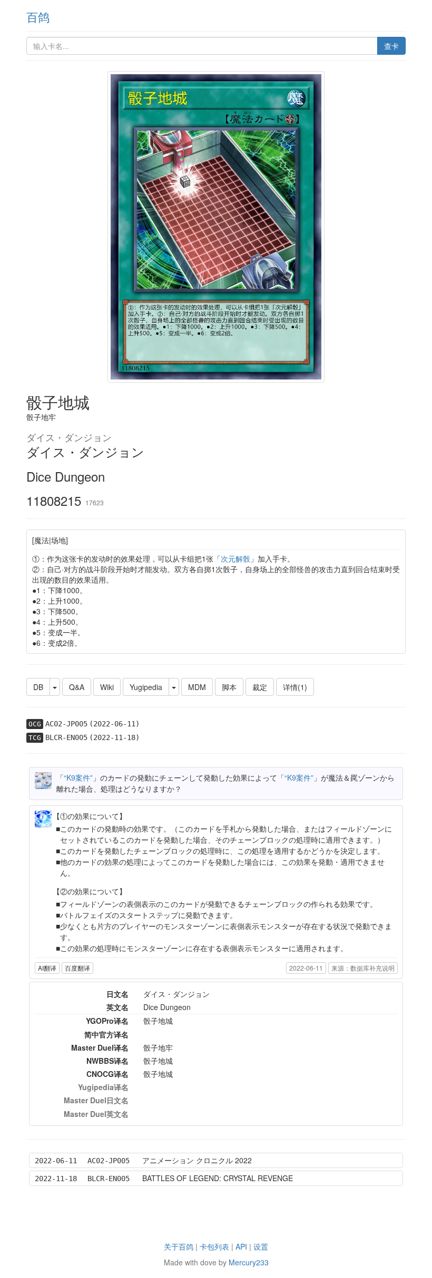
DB (38, 687)
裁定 (259, 687)
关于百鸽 (178, 1246)
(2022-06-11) (114, 724)
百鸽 (38, 16)
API (241, 1246)
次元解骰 (235, 558)
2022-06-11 (306, 967)
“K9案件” (78, 777)
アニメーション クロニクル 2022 (197, 1160)
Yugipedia (146, 687)
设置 (260, 1246)
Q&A (76, 687)
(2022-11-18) (114, 737)
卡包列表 (214, 1246)
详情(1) (295, 687)
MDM (197, 687)
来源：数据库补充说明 (363, 967)
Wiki (107, 687)
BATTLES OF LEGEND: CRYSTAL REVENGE (217, 1178)
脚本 (229, 687)
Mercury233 (249, 1262)
